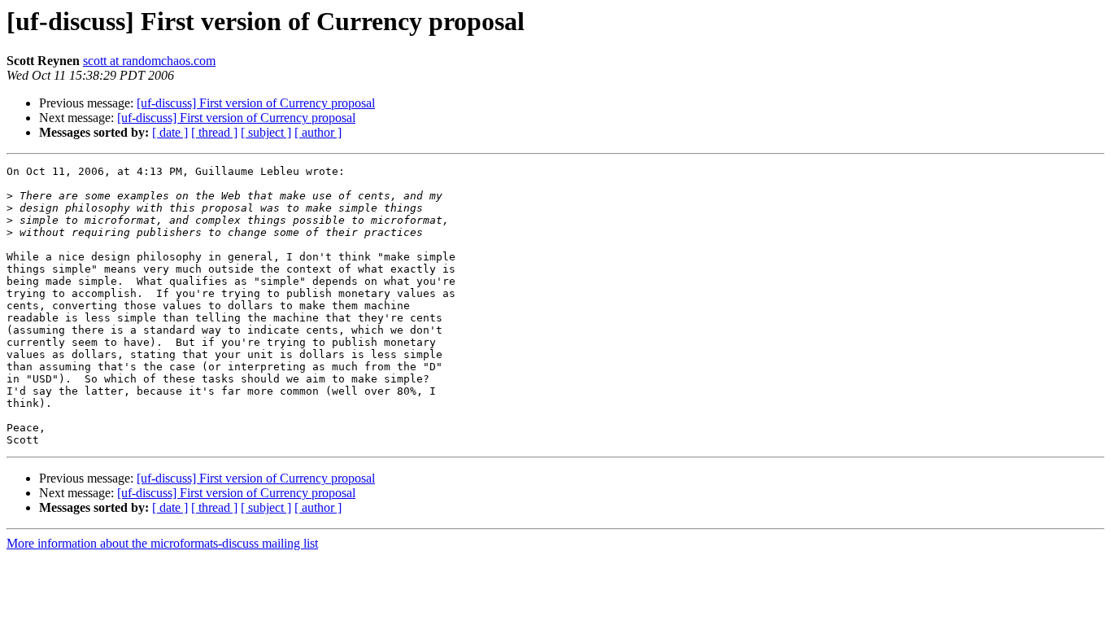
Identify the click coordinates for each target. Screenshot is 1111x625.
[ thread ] (214, 132)
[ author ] (318, 132)
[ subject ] (266, 132)
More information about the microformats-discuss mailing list (162, 543)
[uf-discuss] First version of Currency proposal (256, 103)
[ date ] (170, 132)
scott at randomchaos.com (149, 61)
